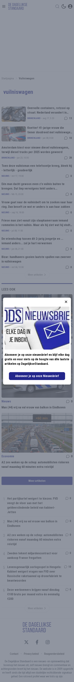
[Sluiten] (66, 302)
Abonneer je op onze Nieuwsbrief (37, 376)
